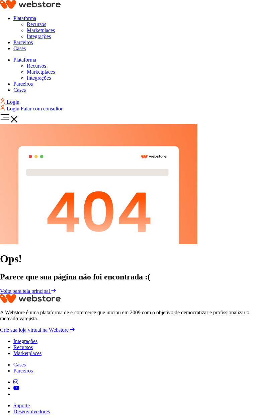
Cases (19, 48)
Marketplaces (41, 30)
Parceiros (23, 42)
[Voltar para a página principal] (30, 7)
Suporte (21, 405)
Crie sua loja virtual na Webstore (35, 330)
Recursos (36, 24)
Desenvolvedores (31, 411)
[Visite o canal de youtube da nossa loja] (16, 388)
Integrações (39, 36)
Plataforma (24, 18)
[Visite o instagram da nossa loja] (15, 382)
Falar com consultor (42, 108)
